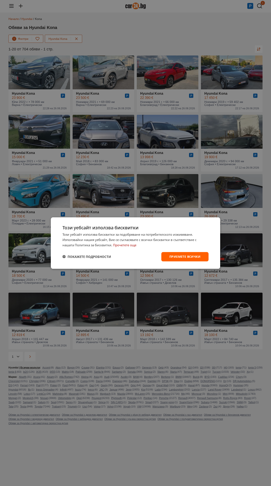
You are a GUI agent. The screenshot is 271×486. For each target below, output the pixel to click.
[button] (86, 256)
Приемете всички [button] (184, 256)
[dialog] (135, 243)
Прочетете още (124, 245)
